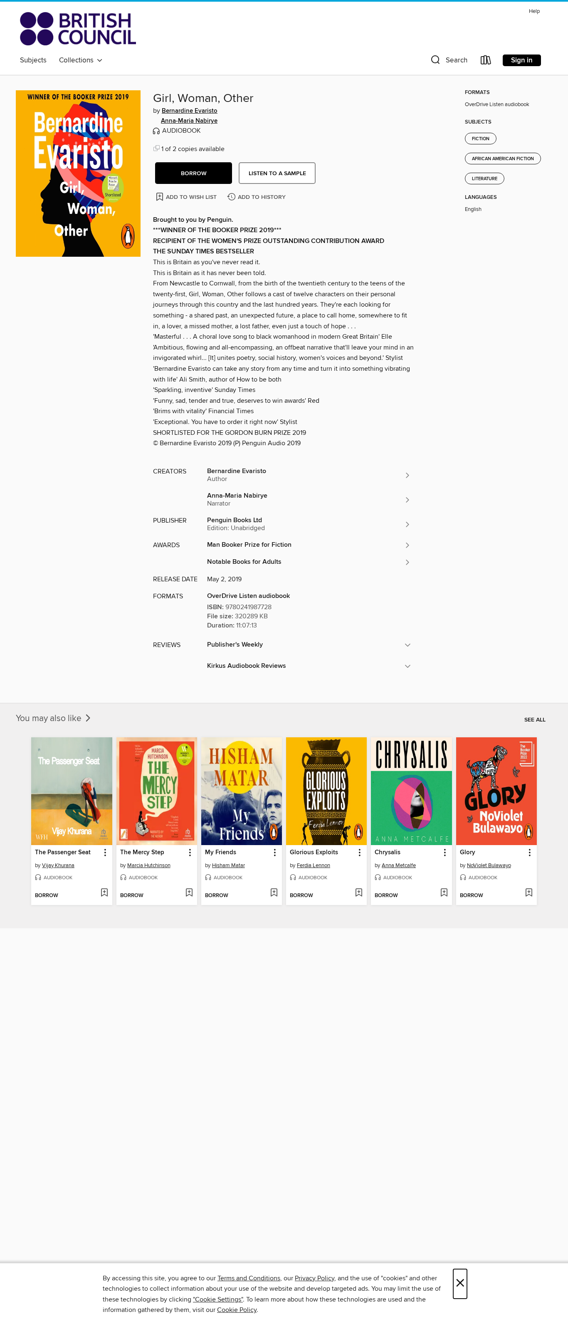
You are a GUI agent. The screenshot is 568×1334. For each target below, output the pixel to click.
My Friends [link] (220, 852)
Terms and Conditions (248, 1278)
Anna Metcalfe (399, 865)
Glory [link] (467, 852)
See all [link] (535, 720)
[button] (448, 62)
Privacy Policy (314, 1278)
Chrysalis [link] (387, 852)
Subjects (33, 60)
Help (534, 11)
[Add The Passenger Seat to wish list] (104, 893)
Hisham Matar (228, 865)
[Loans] (486, 62)
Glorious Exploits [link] (314, 852)
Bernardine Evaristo (189, 111)
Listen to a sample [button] (277, 173)
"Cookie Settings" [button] (218, 1299)
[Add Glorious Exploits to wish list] (358, 893)
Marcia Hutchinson (148, 865)
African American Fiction (503, 159)
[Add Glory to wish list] (529, 893)
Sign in (522, 60)
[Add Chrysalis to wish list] (444, 893)
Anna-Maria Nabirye (189, 121)
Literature (484, 179)
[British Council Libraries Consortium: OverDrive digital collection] (78, 28)
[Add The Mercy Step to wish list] (189, 893)
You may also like (50, 718)
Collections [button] (78, 60)
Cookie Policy (237, 1310)
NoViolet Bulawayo (489, 865)
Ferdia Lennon (313, 865)
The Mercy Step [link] (142, 852)
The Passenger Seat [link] (63, 852)
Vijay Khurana (58, 865)
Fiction (480, 139)
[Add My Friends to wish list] (274, 893)
